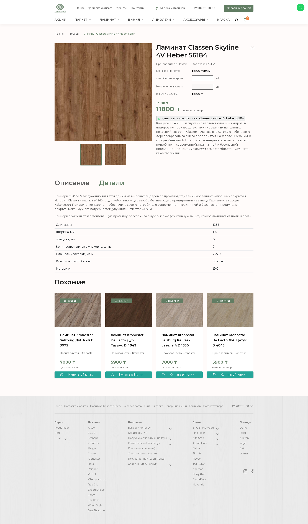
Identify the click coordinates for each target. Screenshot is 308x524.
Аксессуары (194, 19)
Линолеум (161, 19)
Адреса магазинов (172, 8)
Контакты (137, 8)
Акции (60, 19)
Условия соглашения (137, 406)
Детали (111, 183)
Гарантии (121, 8)
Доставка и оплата (100, 8)
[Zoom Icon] (103, 92)
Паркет (81, 19)
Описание (72, 183)
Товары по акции (176, 406)
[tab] (72, 183)
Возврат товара (213, 406)
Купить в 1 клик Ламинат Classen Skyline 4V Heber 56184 (202, 118)
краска (223, 19)
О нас (80, 8)
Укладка (157, 406)
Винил (134, 19)
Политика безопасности (105, 406)
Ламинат (108, 19)
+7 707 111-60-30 (204, 8)
